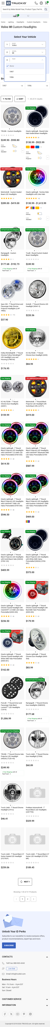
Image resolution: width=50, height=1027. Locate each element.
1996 (29, 86)
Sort (21, 99)
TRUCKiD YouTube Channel (17, 1014)
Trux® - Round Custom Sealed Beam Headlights (37, 254)
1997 (4, 86)
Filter (8, 99)
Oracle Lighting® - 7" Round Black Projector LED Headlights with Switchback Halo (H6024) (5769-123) (12, 558)
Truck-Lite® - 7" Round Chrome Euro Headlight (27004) (37, 755)
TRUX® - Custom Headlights (11, 131)
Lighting (11, 22)
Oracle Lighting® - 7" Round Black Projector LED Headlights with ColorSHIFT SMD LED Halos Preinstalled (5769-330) (12, 502)
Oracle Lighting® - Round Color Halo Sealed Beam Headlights (37, 132)
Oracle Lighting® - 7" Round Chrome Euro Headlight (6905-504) (36, 656)
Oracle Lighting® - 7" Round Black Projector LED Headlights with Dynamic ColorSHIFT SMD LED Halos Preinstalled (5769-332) (37, 503)
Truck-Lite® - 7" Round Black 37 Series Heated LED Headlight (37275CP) (12, 856)
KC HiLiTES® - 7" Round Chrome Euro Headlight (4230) (37, 354)
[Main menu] (3, 3)
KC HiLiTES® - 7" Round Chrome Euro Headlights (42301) (9, 404)
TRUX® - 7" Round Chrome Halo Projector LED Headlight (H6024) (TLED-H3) (12, 756)
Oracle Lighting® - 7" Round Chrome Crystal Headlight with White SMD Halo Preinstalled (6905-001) (12, 657)
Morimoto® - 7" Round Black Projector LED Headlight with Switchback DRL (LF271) (36, 404)
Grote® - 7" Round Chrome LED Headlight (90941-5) (37, 305)
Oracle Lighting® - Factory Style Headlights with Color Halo (37, 193)
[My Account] (41, 3)
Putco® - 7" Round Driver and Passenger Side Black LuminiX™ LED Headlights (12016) (11, 706)
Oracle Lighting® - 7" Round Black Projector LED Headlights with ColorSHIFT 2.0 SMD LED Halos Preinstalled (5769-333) (12, 451)
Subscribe (9, 945)
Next (33, 899)
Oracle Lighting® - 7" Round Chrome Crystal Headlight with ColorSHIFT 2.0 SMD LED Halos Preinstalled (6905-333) (12, 609)
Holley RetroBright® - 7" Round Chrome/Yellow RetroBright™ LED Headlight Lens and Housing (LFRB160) (12, 356)
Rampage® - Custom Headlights (8, 254)
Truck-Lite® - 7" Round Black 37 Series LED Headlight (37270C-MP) (37, 856)
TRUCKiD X (11, 1014)
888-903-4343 (19, 963)
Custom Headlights (33, 22)
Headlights (20, 22)
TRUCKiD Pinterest (24, 1014)
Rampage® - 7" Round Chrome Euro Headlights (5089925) (37, 704)
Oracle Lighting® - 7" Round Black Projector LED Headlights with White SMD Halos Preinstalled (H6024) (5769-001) (37, 559)
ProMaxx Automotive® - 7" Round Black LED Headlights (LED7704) (36, 810)
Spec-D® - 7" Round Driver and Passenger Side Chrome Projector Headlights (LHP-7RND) (12, 307)
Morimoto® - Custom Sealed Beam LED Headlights (11, 193)
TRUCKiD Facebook (4, 1014)
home (3, 22)
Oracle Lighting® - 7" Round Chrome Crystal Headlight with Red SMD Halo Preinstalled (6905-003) (37, 609)
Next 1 (27, 882)
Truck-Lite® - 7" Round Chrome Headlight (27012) (12, 809)
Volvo (45, 22)
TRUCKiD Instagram (30, 1014)
